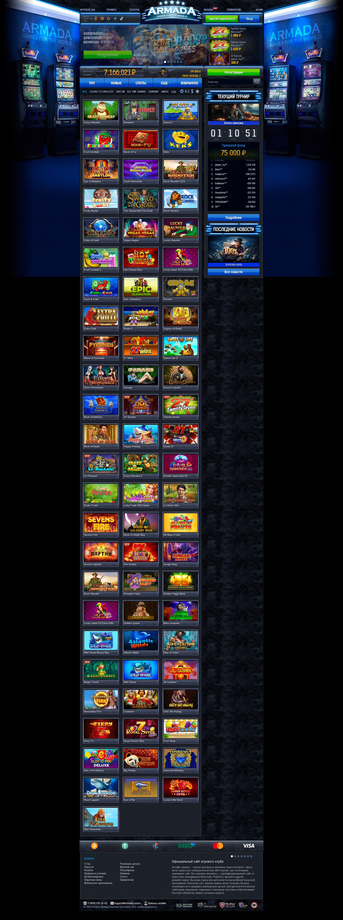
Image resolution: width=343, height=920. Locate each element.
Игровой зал (127, 867)
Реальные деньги (130, 863)
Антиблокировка (93, 876)
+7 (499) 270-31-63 (97, 903)
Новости (89, 867)
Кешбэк (88, 870)
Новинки (125, 873)
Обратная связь (93, 879)
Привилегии (127, 879)
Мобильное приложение (98, 883)
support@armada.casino (127, 903)
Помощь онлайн (157, 903)
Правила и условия (95, 873)
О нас (87, 863)
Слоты (123, 876)
